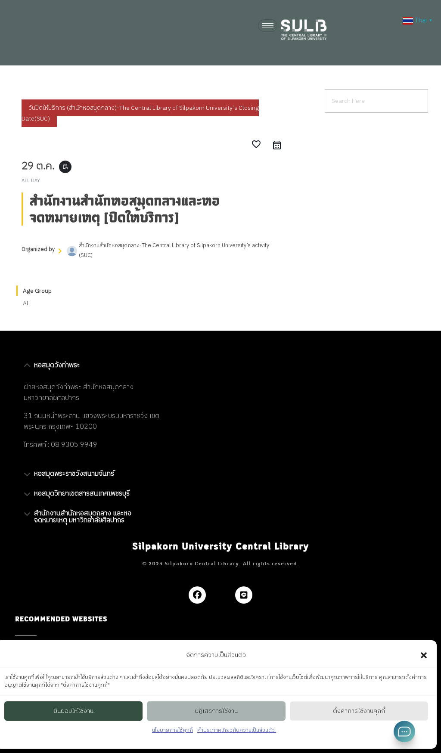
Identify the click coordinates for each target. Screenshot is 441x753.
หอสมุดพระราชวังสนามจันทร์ (74, 474)
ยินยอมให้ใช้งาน (73, 711)
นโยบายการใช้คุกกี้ (172, 730)
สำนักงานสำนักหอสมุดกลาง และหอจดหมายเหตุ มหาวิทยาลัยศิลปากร (82, 517)
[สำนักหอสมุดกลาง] (310, 29)
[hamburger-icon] (267, 25)
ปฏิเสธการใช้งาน (216, 711)
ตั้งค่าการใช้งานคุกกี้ (359, 711)
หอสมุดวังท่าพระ (57, 365)
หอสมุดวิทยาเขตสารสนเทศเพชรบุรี (82, 493)
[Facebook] (197, 595)
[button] (423, 655)
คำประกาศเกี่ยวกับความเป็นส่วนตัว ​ (236, 730)
